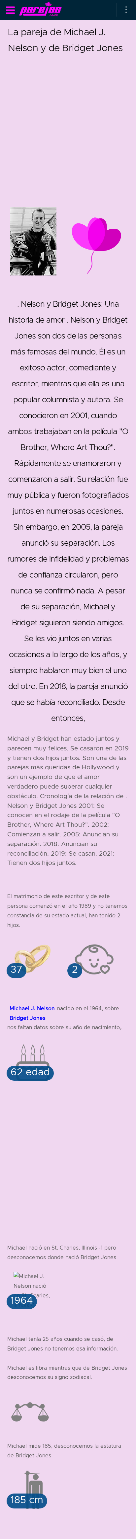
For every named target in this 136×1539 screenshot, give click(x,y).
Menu (10, 10)
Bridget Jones (28, 1018)
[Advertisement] (68, 124)
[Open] (126, 10)
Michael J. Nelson (32, 1008)
